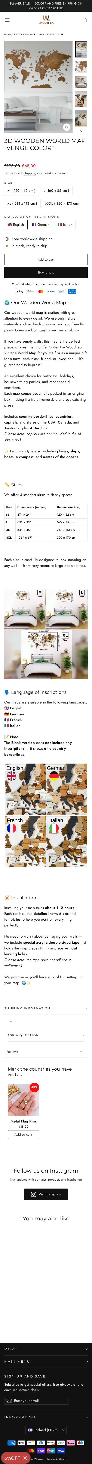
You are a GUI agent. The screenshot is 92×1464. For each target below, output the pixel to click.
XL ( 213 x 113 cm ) (22, 203)
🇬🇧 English (15, 224)
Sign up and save (25, 1376)
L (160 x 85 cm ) (56, 190)
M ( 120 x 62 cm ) (21, 190)
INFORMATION (20, 1417)
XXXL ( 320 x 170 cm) (62, 203)
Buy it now (46, 272)
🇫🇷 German (40, 224)
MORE (10, 1349)
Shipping (30, 173)
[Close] (25, 1458)
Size (8, 182)
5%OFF (12, 1458)
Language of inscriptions (31, 216)
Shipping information (27, 1008)
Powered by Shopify (57, 1459)
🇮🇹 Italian (65, 224)
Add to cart (23, 1134)
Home (7, 34)
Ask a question (23, 1035)
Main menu (17, 1362)
